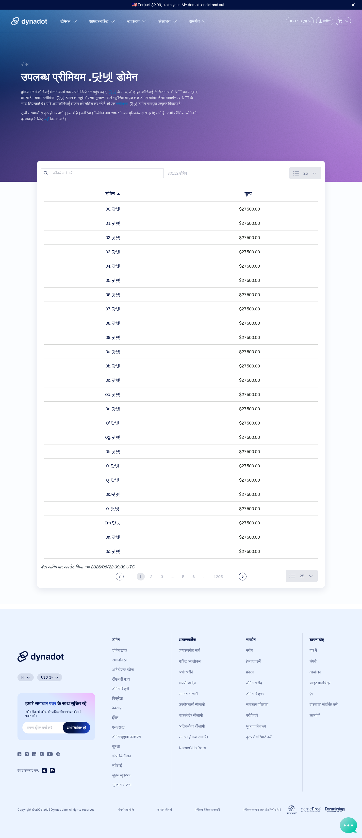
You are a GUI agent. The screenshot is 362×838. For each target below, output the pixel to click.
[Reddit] (58, 754)
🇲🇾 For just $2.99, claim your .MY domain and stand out (178, 4)
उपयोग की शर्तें (164, 809)
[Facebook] (19, 754)
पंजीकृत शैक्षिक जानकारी (207, 809)
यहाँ (46, 118)
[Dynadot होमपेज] (29, 21)
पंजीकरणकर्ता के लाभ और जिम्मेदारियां (262, 809)
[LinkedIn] (34, 754)
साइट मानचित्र (320, 682)
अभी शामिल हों (76, 727)
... (204, 576)
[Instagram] (27, 754)
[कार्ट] (343, 21)
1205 (218, 576)
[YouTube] (50, 754)
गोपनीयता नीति (126, 809)
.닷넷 (112, 91)
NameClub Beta (192, 747)
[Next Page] (243, 576)
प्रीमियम (122, 103)
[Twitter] (42, 754)
